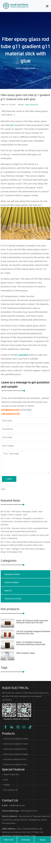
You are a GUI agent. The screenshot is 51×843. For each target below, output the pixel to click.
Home (18, 68)
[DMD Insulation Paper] (7, 659)
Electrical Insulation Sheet (16, 738)
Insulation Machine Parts (15, 759)
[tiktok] (30, 727)
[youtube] (24, 727)
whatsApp (25, 839)
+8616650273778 (10, 413)
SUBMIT (9, 479)
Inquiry (42, 839)
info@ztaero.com (10, 409)
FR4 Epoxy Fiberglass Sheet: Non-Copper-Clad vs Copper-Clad (22, 513)
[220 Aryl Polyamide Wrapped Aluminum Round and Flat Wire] (7, 637)
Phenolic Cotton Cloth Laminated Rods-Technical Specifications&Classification (25, 530)
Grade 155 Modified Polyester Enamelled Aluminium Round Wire (30, 643)
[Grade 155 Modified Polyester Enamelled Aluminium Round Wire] (7, 648)
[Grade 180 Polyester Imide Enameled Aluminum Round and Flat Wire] (7, 626)
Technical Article (12, 598)
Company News (12, 574)
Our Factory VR (10, 789)
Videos (7, 784)
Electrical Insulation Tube (16, 743)
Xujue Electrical (31, 104)
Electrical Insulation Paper (16, 753)
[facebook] (5, 727)
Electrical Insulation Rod (15, 748)
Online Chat (8, 839)
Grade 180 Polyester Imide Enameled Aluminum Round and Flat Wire (32, 621)
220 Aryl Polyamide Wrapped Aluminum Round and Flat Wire (33, 632)
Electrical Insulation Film (15, 764)
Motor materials (11, 774)
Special (8, 590)
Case (6, 779)
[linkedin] (11, 727)
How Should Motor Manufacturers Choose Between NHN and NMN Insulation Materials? (25, 543)
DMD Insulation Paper (25, 653)
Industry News (29, 68)
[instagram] (18, 727)
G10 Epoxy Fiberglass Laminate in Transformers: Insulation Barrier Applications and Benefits (24, 521)
